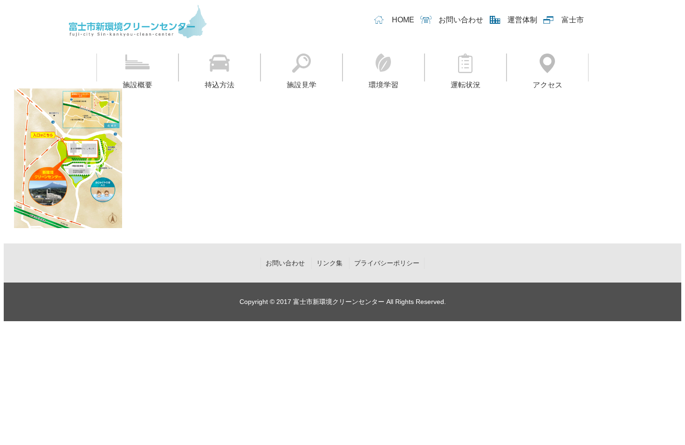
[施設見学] (301, 67)
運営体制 (522, 20)
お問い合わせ (460, 20)
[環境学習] (383, 67)
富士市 (573, 20)
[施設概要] (137, 67)
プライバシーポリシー (386, 263)
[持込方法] (219, 67)
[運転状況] (465, 67)
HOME (403, 20)
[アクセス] (547, 67)
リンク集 (329, 263)
